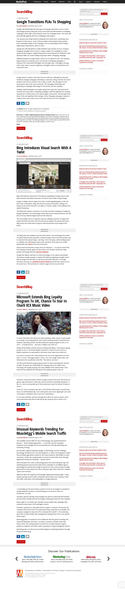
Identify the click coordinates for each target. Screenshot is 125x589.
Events (46, 2)
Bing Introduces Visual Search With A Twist (92, 43)
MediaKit (38, 570)
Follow (105, 2)
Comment (21, 128)
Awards (53, 2)
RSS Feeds (55, 570)
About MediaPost (29, 570)
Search (75, 1)
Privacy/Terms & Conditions (73, 570)
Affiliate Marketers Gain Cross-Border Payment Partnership (91, 61)
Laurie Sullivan (22, 26)
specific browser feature (42, 262)
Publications (37, 2)
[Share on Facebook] (18, 103)
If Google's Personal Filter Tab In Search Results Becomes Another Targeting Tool (92, 56)
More (69, 2)
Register (88, 2)
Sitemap (62, 570)
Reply (18, 124)
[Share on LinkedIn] (23, 103)
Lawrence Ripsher (42, 252)
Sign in (81, 2)
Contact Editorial (46, 570)
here (30, 244)
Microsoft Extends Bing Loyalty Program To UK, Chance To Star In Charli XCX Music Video (93, 47)
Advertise (97, 2)
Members (62, 2)
